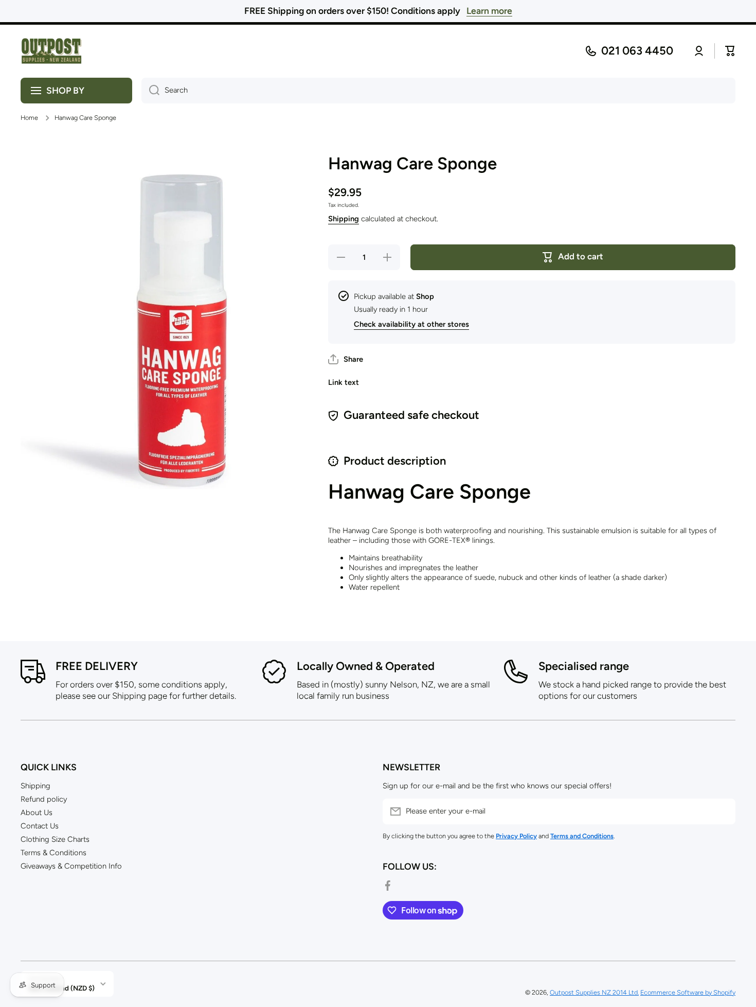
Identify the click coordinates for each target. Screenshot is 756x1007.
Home (29, 117)
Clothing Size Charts (55, 839)
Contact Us (40, 826)
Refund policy (44, 799)
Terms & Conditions (53, 852)
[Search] (150, 90)
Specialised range (583, 666)
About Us (36, 812)
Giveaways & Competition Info (71, 866)
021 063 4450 (637, 51)
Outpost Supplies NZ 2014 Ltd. (594, 992)
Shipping (343, 218)
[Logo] (51, 51)
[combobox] (438, 90)
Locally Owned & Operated (366, 666)
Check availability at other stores (411, 324)
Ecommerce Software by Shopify (687, 992)
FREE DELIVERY (97, 666)
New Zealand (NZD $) (61, 988)
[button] (345, 359)
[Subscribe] (722, 811)
